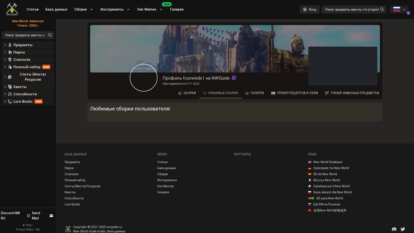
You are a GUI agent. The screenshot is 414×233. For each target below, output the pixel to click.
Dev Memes (152, 7)
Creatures (71, 174)
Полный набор (75, 180)
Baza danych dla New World (330, 192)
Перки (69, 168)
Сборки (80, 9)
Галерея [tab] (257, 93)
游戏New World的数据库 (327, 210)
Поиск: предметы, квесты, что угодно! (352, 9)
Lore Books (72, 204)
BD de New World (322, 174)
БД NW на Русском (324, 204)
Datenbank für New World (328, 168)
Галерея (176, 9)
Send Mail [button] (36, 215)
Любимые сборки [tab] (223, 93)
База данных (56, 9)
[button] (234, 78)
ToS (37, 229)
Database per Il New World (329, 186)
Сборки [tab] (189, 93)
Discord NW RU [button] (10, 215)
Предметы (72, 162)
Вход (312, 9)
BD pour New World (324, 180)
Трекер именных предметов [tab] (355, 93)
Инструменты (112, 9)
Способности (74, 198)
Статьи (33, 9)
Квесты (70, 192)
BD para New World (325, 198)
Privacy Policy (24, 229)
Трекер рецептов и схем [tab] (297, 93)
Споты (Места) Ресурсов (82, 186)
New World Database (325, 162)
